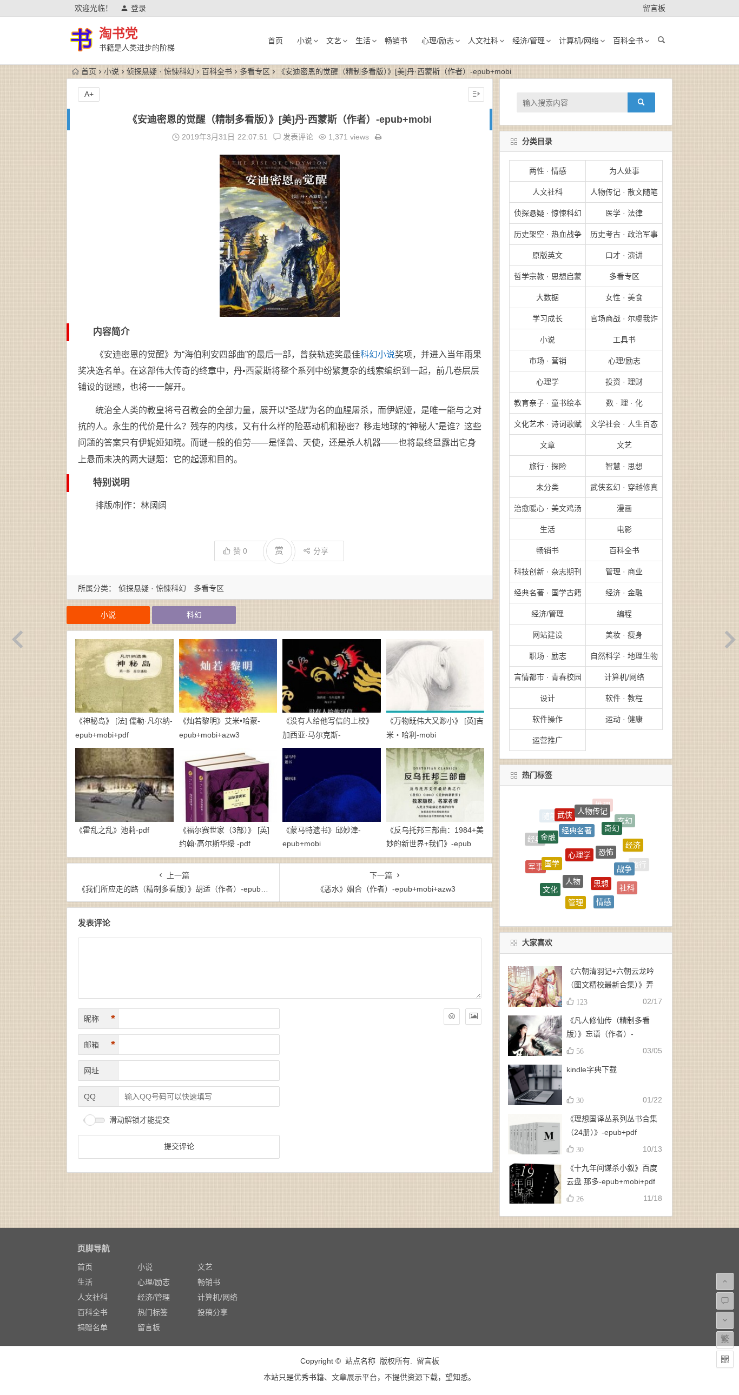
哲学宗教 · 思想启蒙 (548, 276)
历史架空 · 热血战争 (548, 234)
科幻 (369, 354)
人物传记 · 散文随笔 (624, 192)
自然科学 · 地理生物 (624, 656)
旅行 (638, 860)
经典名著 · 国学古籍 (548, 592)
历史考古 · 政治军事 (624, 234)
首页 (275, 40)
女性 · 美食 (624, 297)
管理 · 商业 (624, 571)
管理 (575, 873)
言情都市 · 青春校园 (548, 677)
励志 (613, 896)
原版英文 (547, 255)
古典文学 (581, 909)
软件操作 (547, 719)
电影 (624, 529)
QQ (90, 1096)
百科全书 (628, 40)
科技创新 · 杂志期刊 (548, 571)
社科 (627, 870)
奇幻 (611, 810)
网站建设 (547, 634)
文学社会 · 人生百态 (624, 424)
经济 (633, 831)
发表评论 (297, 136)
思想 (601, 846)
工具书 (624, 339)
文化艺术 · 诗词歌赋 (548, 424)
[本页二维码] (725, 1359)
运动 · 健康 (624, 719)
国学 (551, 833)
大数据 (547, 297)
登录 (138, 8)
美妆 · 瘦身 (624, 634)
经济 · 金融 (624, 592)
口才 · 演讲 (624, 255)
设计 (547, 698)
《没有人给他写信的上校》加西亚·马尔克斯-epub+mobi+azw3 (327, 734)
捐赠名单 (92, 1327)
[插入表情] (452, 1016)
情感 (603, 875)
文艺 (333, 40)
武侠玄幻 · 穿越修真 (624, 487)
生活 (363, 40)
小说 (304, 40)
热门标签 (152, 1312)
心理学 (547, 381)
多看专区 (255, 71)
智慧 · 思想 (624, 466)
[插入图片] (473, 1016)
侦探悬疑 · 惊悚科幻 (160, 71)
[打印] (378, 136)
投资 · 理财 (624, 381)
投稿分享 (212, 1312)
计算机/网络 (579, 40)
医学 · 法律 (624, 213)
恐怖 (605, 819)
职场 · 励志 (547, 656)
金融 (548, 819)
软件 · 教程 (624, 698)
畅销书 (396, 40)
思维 (585, 898)
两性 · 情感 (547, 171)
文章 (547, 445)
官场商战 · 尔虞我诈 (624, 318)
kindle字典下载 (591, 1069)
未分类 (547, 487)
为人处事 (624, 171)
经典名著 (577, 806)
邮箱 (99, 1045)
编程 (624, 613)
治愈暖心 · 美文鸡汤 (548, 508)
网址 (91, 1070)
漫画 (624, 508)
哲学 (629, 887)
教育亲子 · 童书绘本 (548, 402)
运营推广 (547, 740)
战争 (624, 842)
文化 (550, 865)
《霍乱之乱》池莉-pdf (112, 830)
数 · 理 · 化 (624, 402)
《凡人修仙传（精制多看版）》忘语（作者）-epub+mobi (608, 1034)
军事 (535, 852)
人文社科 (483, 40)
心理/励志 (437, 40)
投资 (539, 881)
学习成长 (547, 318)
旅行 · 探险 (547, 466)
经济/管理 (528, 40)
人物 (572, 844)
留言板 (654, 8)
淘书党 (118, 33)
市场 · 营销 (547, 360)
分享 (320, 551)
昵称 (99, 1019)
